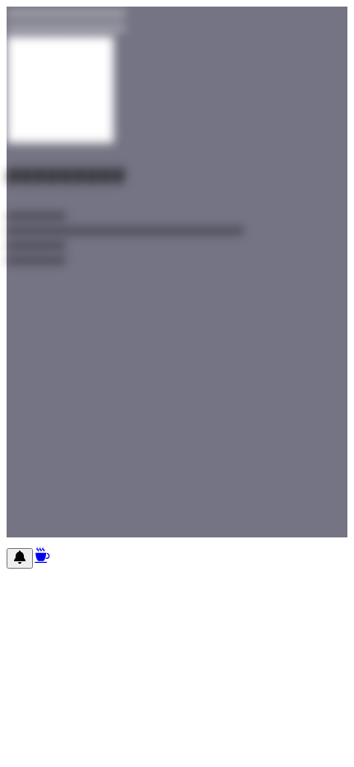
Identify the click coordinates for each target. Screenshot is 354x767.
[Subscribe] (20, 558)
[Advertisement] (177, 407)
